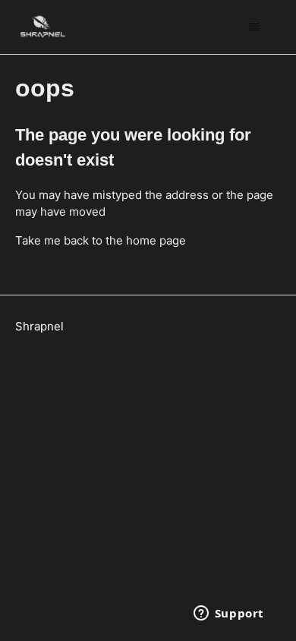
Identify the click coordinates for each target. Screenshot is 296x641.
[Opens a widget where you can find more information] (228, 614)
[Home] (42, 27)
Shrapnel (39, 326)
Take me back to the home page (100, 240)
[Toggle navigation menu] (255, 27)
